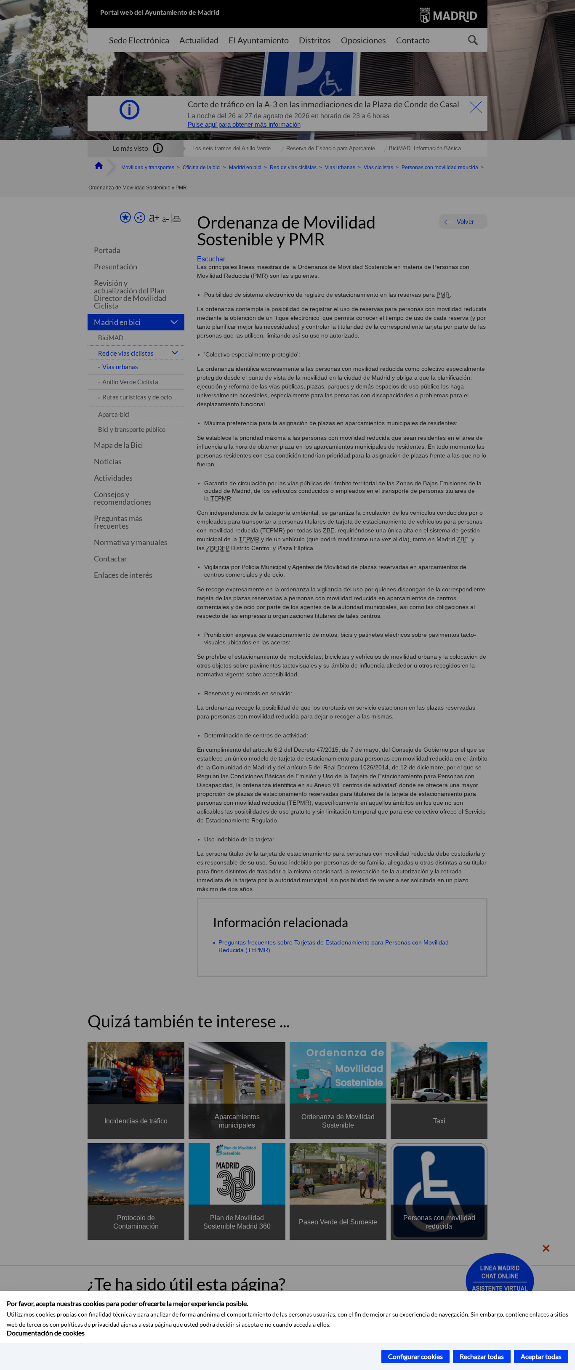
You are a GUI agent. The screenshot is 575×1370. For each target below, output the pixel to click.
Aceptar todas (541, 1356)
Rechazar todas (482, 1356)
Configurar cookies (415, 1356)
